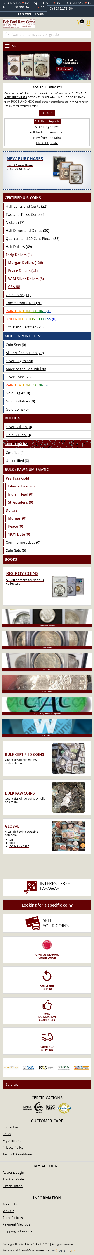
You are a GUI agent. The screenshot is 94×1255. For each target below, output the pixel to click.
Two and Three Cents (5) (25, 214)
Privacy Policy (13, 1147)
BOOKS (11, 559)
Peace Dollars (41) (23, 270)
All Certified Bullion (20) (25, 352)
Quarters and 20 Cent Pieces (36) (32, 238)
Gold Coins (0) (17, 409)
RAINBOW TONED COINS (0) (28, 385)
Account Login (13, 1172)
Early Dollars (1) (19, 254)
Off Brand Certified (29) (25, 327)
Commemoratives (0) (23, 542)
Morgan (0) (17, 518)
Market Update (47, 143)
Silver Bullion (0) (19, 427)
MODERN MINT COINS (23, 336)
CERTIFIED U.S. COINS (23, 197)
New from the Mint (47, 138)
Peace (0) (15, 526)
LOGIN (39, 14)
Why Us (8, 1211)
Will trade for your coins (47, 132)
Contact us (10, 1127)
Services (12, 1084)
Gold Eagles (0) (18, 393)
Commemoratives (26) (24, 303)
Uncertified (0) (17, 460)
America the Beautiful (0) (26, 369)
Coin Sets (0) (16, 344)
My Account (12, 1140)
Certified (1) (15, 452)
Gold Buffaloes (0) (20, 401)
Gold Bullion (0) (18, 435)
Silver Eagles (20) (19, 360)
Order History (13, 1186)
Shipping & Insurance (19, 1231)
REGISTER (25, 14)
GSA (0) (14, 286)
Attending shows (47, 127)
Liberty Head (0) (21, 486)
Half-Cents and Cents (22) (26, 206)
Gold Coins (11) (18, 294)
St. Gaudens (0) (20, 502)
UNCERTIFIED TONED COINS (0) (31, 319)
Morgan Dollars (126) (25, 262)
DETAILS (47, 113)
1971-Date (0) (19, 534)
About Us (10, 1204)
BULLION (13, 418)
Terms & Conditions (17, 1154)
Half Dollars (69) (19, 246)
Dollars (11, 510)
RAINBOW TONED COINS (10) (29, 311)
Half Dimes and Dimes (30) (27, 230)
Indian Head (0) (20, 494)
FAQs (7, 1134)
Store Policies (13, 1217)
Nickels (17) (15, 222)
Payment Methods (16, 1224)
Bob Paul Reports (47, 121)
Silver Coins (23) (19, 377)
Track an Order (14, 1179)
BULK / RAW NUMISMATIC (27, 469)
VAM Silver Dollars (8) (26, 278)
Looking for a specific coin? (47, 905)
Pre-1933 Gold (17, 478)
